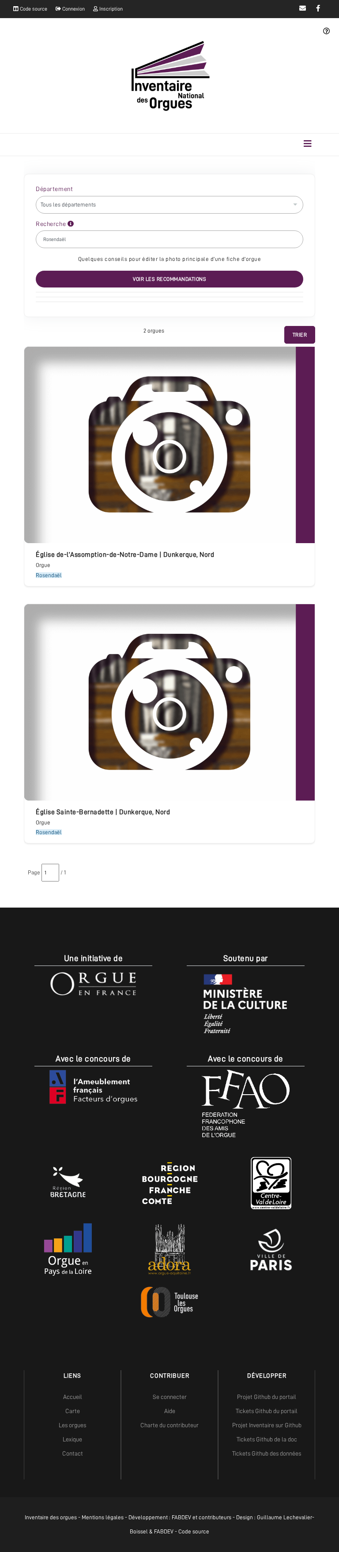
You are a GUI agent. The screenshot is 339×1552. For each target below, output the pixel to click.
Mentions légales (103, 1517)
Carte (72, 1411)
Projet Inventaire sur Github (266, 1425)
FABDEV (181, 1517)
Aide (169, 1411)
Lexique (72, 1439)
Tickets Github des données (266, 1453)
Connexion (73, 8)
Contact (72, 1453)
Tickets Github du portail (267, 1411)
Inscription (110, 8)
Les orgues (72, 1425)
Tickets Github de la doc (267, 1439)
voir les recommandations (169, 279)
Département (54, 189)
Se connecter (170, 1397)
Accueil (72, 1397)
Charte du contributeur (169, 1425)
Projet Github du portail (266, 1397)
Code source (33, 8)
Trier (300, 334)
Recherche (52, 224)
